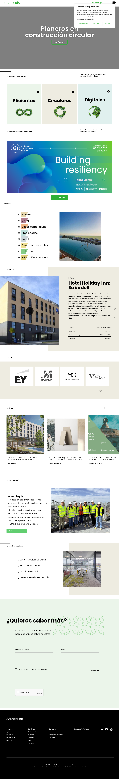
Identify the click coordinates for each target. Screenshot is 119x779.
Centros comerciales (35, 245)
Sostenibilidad (69, 767)
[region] (94, 16)
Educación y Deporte (35, 257)
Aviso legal (49, 767)
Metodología (11, 738)
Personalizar (83, 24)
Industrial (28, 251)
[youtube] (111, 730)
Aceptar (107, 24)
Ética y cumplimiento (81, 767)
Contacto (52, 738)
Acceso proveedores (55, 732)
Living (25, 220)
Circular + (31, 743)
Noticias (9, 740)
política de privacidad (39, 669)
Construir (31, 738)
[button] (95, 391)
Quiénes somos (12, 732)
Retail (25, 239)
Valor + (30, 740)
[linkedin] (102, 730)
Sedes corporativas (34, 226)
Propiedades (30, 233)
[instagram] (106, 730)
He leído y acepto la (32, 669)
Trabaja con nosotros (56, 735)
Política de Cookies (58, 767)
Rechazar (96, 24)
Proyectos (10, 735)
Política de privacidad (39, 767)
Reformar (31, 735)
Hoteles (26, 214)
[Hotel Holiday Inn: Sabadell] (29, 310)
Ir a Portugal (97, 3)
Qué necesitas (32, 732)
